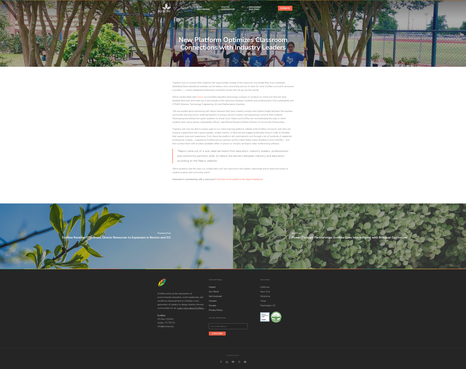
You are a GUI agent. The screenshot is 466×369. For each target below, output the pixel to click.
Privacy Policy (215, 310)
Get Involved (215, 296)
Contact (213, 300)
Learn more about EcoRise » (190, 308)
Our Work (214, 291)
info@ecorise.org (166, 326)
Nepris (200, 96)
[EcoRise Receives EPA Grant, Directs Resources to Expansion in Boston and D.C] (116, 236)
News (233, 32)
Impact (212, 287)
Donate (212, 305)
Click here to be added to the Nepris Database (239, 179)
